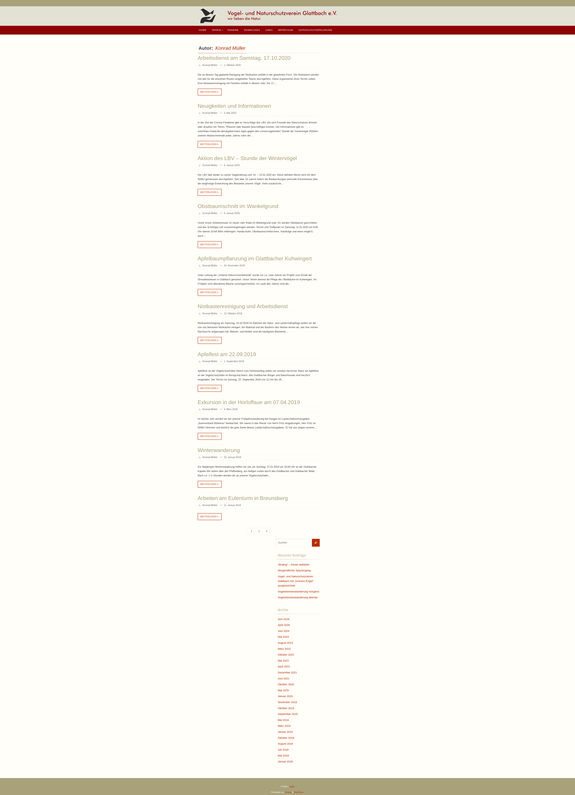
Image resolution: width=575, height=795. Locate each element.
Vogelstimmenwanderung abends (298, 597)
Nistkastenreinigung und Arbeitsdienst (243, 306)
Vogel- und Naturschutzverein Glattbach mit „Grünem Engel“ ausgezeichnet (296, 581)
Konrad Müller (230, 48)
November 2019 (287, 702)
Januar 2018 (285, 761)
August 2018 (285, 743)
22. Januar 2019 (232, 457)
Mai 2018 (283, 755)
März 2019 (284, 725)
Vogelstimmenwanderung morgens (298, 591)
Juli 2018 (283, 749)
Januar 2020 (285, 696)
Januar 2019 (285, 731)
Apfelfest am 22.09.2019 (227, 354)
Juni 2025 (283, 631)
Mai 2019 (283, 720)
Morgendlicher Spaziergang (294, 570)
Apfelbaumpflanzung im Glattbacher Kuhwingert (255, 258)
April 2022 (284, 666)
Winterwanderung (219, 450)
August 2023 (285, 642)
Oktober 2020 (286, 684)
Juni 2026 (283, 619)
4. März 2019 (231, 409)
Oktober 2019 (286, 708)
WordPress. (299, 792)
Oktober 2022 (286, 654)
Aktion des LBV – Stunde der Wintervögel (247, 158)
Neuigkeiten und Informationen (234, 106)
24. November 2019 (234, 265)
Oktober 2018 (286, 737)
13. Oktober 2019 (233, 313)
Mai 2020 (283, 690)
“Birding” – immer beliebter (294, 564)
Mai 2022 (283, 660)
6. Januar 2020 (232, 165)
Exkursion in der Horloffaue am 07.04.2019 (249, 402)
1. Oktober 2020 (232, 65)
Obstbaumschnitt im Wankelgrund (238, 206)
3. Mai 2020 (230, 113)
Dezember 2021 (287, 672)
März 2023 (284, 648)
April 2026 (284, 625)
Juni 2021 (283, 678)
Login (291, 786)
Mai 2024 (283, 636)
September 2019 (288, 714)
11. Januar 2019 (232, 505)
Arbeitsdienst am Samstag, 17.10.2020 (244, 58)
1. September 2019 (234, 361)
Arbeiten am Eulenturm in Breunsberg (243, 498)
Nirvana (288, 792)
